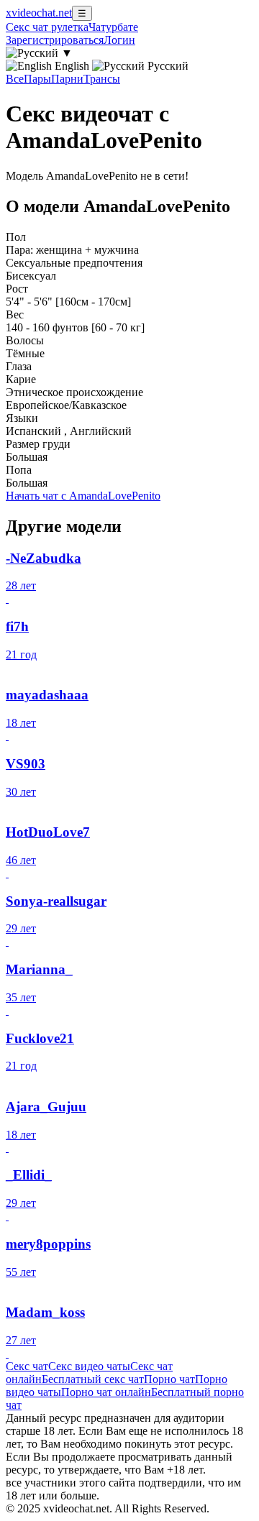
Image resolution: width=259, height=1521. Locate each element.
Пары (37, 79)
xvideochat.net (39, 12)
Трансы (101, 79)
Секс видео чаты (89, 1366)
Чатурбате (113, 27)
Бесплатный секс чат (93, 1379)
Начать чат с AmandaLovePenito (83, 496)
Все (15, 79)
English (72, 66)
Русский (166, 66)
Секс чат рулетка (47, 27)
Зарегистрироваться (55, 40)
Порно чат (169, 1379)
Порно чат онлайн (106, 1392)
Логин (119, 40)
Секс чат (27, 1366)
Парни (67, 79)
